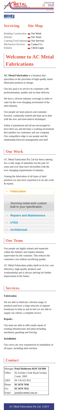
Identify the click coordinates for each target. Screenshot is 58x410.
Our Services (37, 40)
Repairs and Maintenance (27, 215)
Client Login (37, 47)
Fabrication (18, 191)
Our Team (36, 37)
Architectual (18, 229)
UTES (14, 222)
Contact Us (36, 44)
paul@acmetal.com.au (26, 392)
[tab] (29, 191)
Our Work (36, 33)
